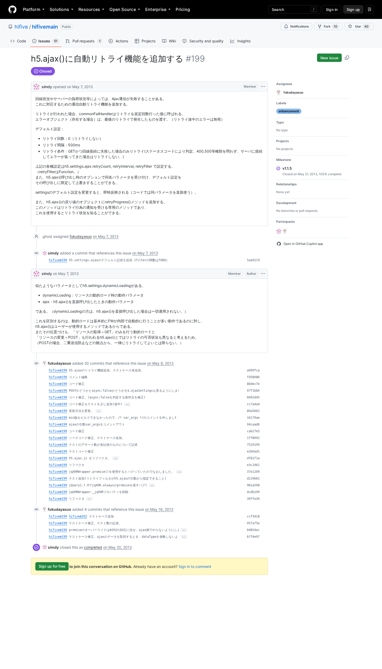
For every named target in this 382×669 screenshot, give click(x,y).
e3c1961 (253, 465)
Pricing (183, 9)
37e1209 (253, 472)
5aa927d (253, 260)
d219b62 (253, 478)
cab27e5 (253, 431)
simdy (47, 86)
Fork (330, 26)
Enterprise (155, 9)
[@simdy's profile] (36, 86)
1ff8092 (253, 438)
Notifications (299, 26)
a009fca (253, 370)
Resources (89, 9)
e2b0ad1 (253, 451)
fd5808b (253, 377)
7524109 (253, 445)
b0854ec (253, 530)
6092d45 (253, 397)
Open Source (122, 9)
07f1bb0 (253, 390)
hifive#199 (58, 260)
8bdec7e (253, 384)
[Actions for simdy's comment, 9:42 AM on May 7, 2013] (263, 273)
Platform (31, 9)
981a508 (253, 485)
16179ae (253, 417)
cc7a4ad (253, 404)
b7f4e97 (253, 537)
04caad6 (253, 424)
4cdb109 (253, 492)
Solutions (59, 9)
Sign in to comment (195, 566)
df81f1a (253, 458)
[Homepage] (12, 9)
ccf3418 (253, 516)
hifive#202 (78, 516)
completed (93, 547)
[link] (51, 253)
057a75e (253, 523)
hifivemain (45, 27)
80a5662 (253, 411)
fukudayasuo (81, 236)
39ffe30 (253, 499)
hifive (21, 27)
